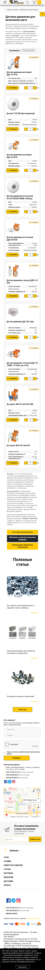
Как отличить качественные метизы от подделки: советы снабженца (21, 607)
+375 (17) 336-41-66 (12, 772)
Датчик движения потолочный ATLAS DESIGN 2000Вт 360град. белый (20, 197)
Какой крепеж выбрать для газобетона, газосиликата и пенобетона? (21, 652)
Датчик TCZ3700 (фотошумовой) (21, 113)
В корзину (13, 88)
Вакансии (8, 877)
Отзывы (7, 861)
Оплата (7, 885)
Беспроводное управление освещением (22, 546)
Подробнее (34, 613)
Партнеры (8, 873)
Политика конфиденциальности (22, 962)
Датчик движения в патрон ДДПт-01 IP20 (22, 281)
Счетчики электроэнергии (22, 532)
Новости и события (13, 865)
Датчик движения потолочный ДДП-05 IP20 (20, 238)
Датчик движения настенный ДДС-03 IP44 (19, 156)
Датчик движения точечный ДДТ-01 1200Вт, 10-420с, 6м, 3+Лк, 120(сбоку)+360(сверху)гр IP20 (22, 364)
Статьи (7, 869)
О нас (6, 857)
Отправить (16, 758)
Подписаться (35, 839)
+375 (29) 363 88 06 (12, 775)
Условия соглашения (34, 918)
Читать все (22, 709)
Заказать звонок (11, 913)
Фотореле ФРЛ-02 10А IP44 (18, 445)
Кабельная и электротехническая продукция (22, 538)
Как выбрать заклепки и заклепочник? (20, 696)
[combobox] (28, 50)
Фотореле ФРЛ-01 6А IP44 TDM (20, 404)
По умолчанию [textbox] (28, 50)
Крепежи (14, 850)
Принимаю (22, 967)
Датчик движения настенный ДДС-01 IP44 (19, 73)
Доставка (8, 881)
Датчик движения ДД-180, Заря (20, 321)
